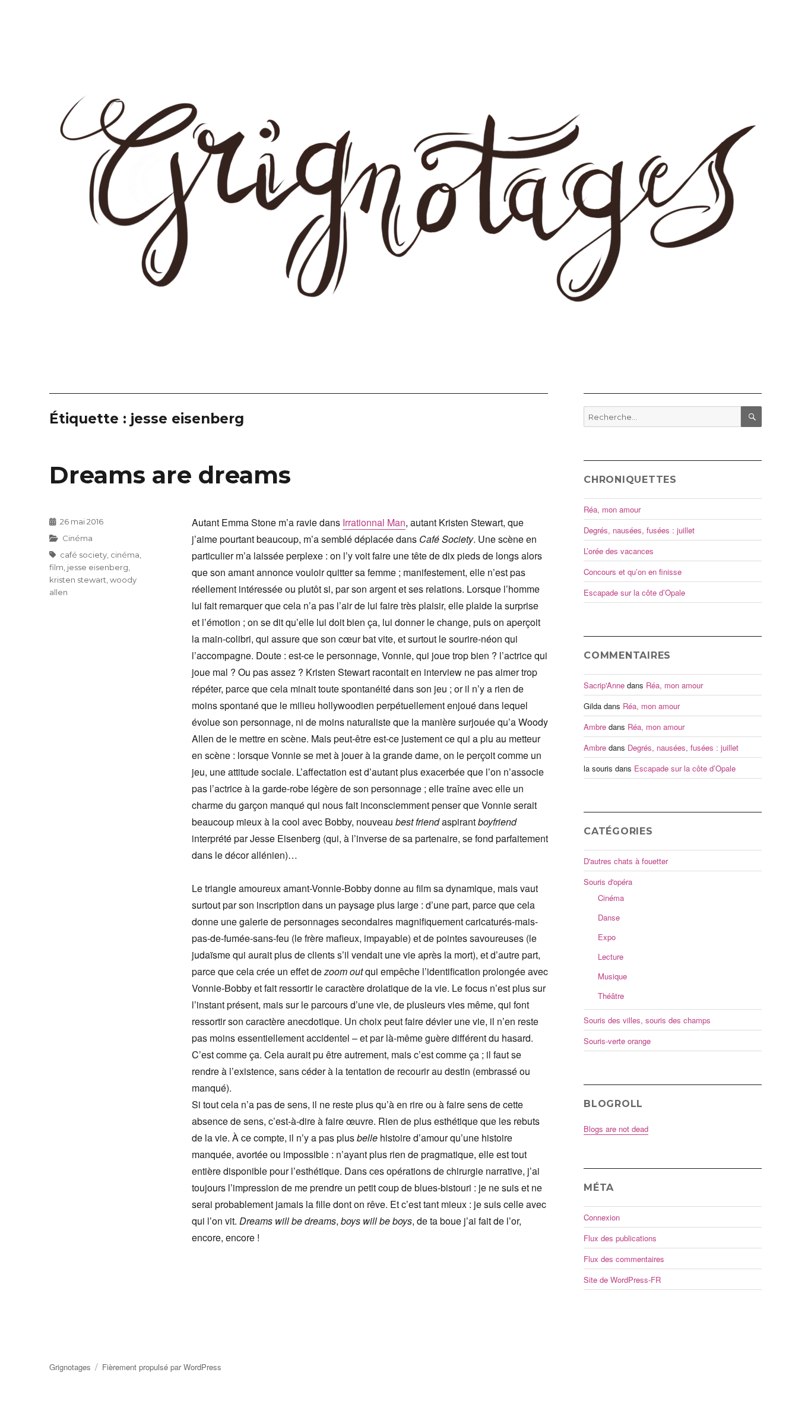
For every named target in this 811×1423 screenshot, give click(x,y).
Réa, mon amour (612, 509)
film (56, 567)
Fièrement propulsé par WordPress (161, 1367)
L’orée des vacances (619, 550)
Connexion (602, 1217)
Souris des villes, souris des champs (647, 1020)
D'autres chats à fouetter (626, 861)
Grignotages (70, 1367)
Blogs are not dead (616, 1128)
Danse (609, 917)
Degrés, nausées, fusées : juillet (639, 530)
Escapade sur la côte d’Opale (634, 592)
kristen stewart (77, 579)
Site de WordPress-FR (622, 1279)
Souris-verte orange (617, 1040)
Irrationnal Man (374, 522)
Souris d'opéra (608, 881)
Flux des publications (620, 1238)
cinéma (125, 554)
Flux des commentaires (624, 1258)
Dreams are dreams (170, 474)
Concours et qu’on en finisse (633, 571)
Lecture (610, 956)
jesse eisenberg (97, 567)
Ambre (595, 726)
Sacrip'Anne (604, 685)
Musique (612, 976)
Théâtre (611, 995)
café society (83, 554)
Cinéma (77, 538)
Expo (607, 937)
